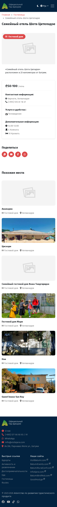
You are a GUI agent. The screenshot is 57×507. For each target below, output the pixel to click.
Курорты (6, 460)
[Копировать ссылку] (4, 154)
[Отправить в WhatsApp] (24, 154)
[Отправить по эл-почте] (11, 154)
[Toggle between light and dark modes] (38, 6)
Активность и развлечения (8, 466)
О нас (8, 431)
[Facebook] (3, 502)
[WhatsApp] (18, 502)
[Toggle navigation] (52, 6)
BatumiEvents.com (39, 464)
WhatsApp (9, 438)
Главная (6, 14)
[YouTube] (8, 502)
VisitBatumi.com (38, 460)
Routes (5, 482)
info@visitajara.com (15, 442)
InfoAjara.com (37, 472)
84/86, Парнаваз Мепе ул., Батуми (21, 446)
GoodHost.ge (36, 479)
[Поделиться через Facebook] (18, 154)
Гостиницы (19, 14)
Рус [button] (45, 6)
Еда (3, 475)
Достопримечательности (14, 471)
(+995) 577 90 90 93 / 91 (16, 434)
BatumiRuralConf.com (41, 468)
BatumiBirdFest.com (40, 475)
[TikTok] (13, 502)
